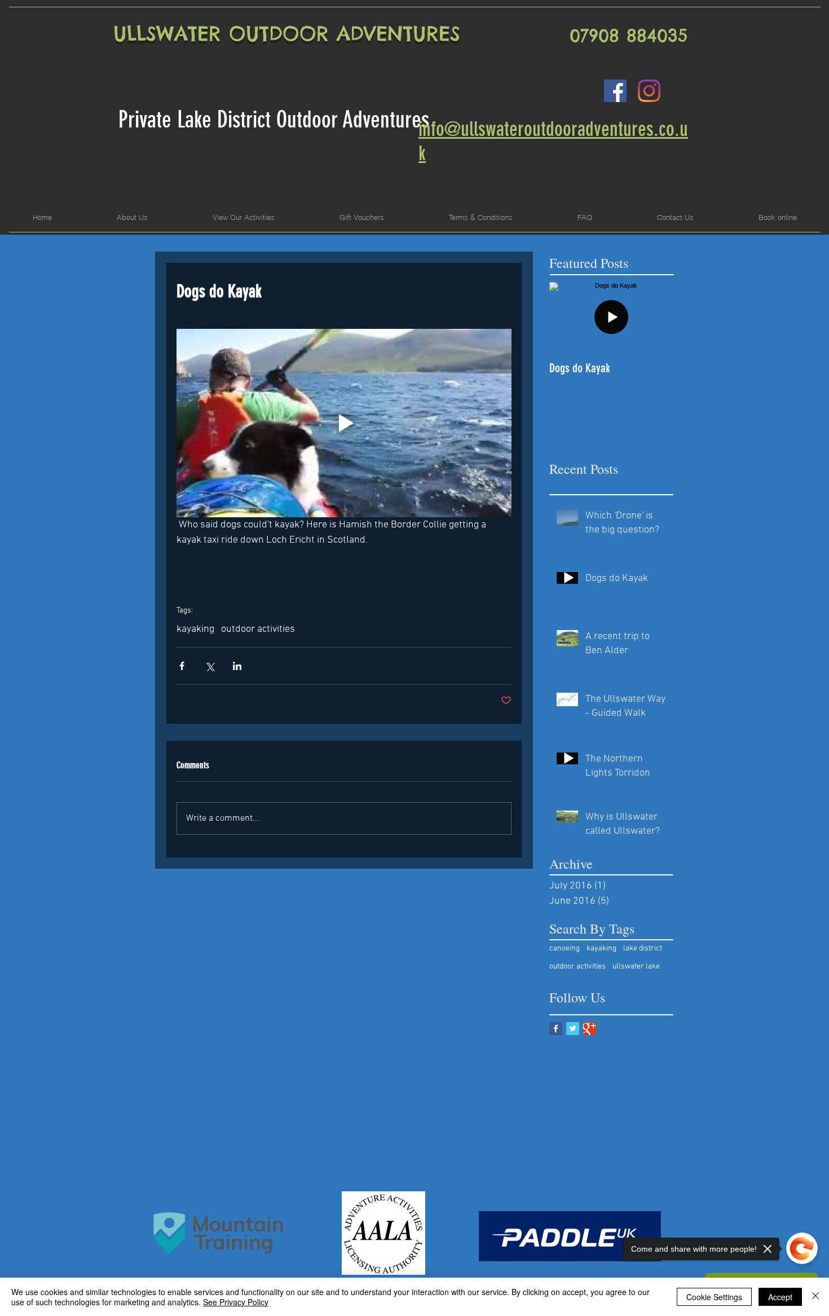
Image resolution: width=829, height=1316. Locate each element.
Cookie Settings (714, 1296)
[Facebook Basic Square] (555, 1028)
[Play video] (344, 423)
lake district (642, 948)
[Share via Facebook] (182, 666)
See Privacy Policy (235, 1302)
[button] (243, 217)
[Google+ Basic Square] (589, 1028)
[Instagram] (649, 91)
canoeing (564, 948)
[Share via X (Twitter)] (209, 666)
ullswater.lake (636, 966)
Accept (780, 1296)
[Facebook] (615, 91)
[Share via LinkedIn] (237, 666)
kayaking (195, 629)
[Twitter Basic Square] (572, 1028)
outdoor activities (258, 629)
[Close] (815, 1297)
